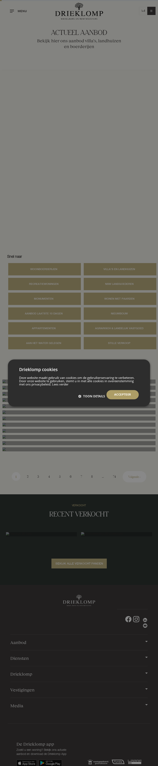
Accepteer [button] (122, 395)
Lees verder (60, 384)
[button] (91, 396)
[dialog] (79, 383)
